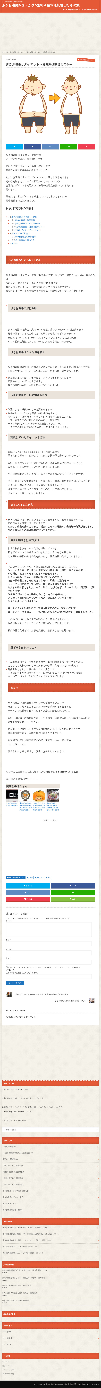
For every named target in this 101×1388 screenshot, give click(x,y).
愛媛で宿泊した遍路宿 (13, 1172)
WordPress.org (8, 1374)
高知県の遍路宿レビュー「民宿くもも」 (17, 1285)
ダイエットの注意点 (20, 233)
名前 (8, 940)
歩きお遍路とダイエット (16, 877)
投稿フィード (7, 1366)
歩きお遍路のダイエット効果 (24, 217)
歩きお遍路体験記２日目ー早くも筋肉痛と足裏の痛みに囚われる (31, 1234)
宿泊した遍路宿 (10, 1159)
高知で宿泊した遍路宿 (13, 1184)
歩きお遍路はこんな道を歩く (28, 223)
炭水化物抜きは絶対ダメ (26, 237)
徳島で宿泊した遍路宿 (13, 1166)
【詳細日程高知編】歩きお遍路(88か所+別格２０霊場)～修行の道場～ (53, 807)
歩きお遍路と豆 (10, 1203)
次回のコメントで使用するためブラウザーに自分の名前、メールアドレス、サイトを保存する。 (45, 967)
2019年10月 (7, 1338)
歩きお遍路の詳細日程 (13, 1210)
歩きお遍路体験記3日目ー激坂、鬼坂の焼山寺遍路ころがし (29, 1228)
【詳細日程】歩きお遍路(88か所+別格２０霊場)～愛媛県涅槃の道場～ (39, 806)
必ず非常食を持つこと (25, 240)
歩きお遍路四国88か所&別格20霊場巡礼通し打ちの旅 (41, 5)
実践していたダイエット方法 (28, 230)
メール (9, 949)
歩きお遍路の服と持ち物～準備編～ (12, 804)
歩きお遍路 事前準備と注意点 (16, 1191)
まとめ (14, 243)
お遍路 (30, 877)
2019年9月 (7, 1344)
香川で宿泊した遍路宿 (13, 1178)
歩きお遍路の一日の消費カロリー (30, 227)
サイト (8, 958)
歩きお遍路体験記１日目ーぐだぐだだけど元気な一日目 (28, 1240)
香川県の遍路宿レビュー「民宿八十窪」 (22, 1247)
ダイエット (40, 877)
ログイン (5, 1362)
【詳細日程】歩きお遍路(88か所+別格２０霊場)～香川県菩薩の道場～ (25, 806)
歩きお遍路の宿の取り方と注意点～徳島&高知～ (80, 9)
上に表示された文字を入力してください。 (22, 973)
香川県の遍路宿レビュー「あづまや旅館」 (23, 1253)
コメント (9, 921)
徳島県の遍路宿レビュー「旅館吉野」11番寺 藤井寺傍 (23, 1278)
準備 (49, 877)
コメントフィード (9, 1370)
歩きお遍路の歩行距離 (25, 220)
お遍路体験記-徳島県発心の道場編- (18, 1153)
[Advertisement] (50, 32)
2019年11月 (7, 1332)
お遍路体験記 (9, 1147)
